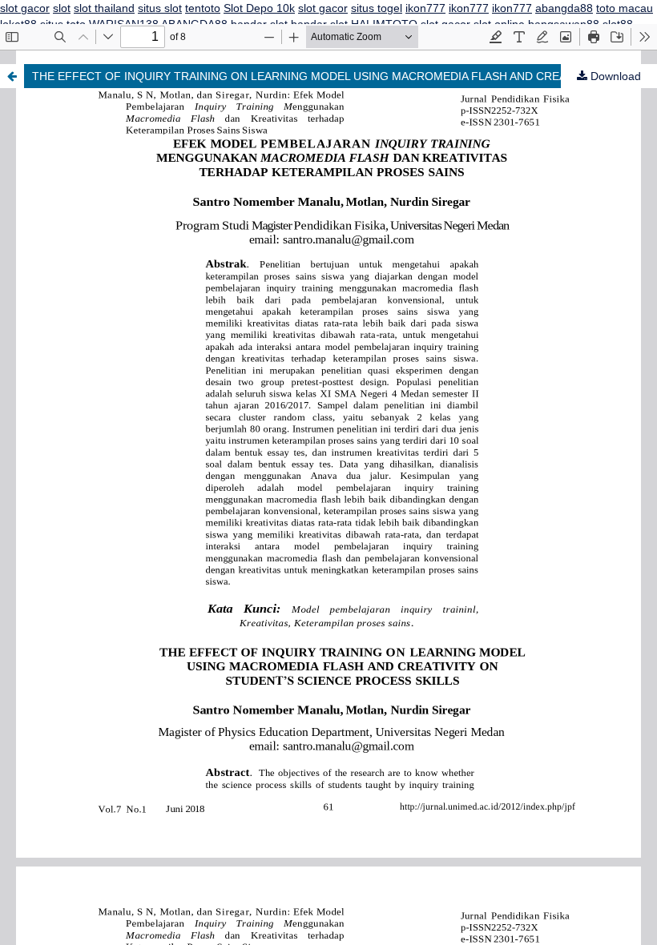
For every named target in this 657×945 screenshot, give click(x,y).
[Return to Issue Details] (12, 76)
